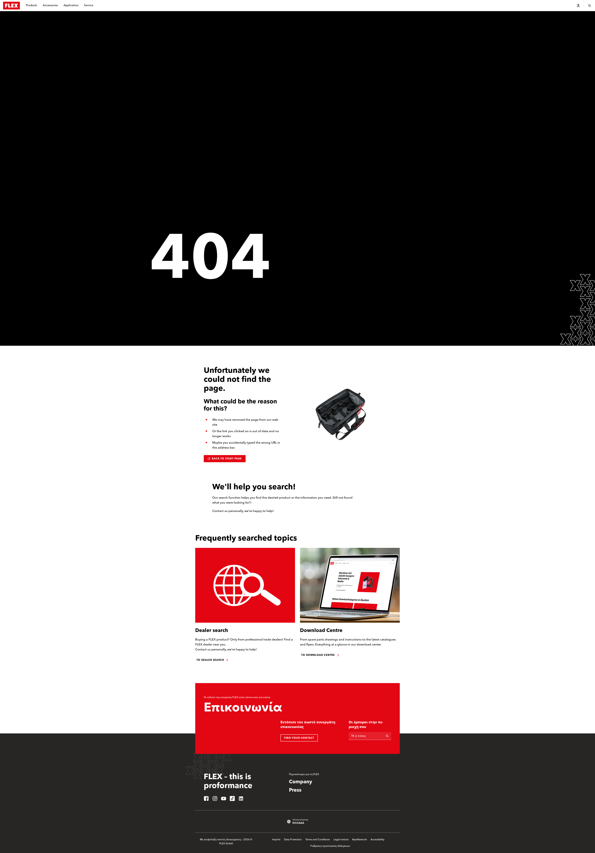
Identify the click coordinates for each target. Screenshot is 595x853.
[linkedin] (241, 798)
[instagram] (215, 798)
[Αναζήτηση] (589, 5)
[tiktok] (232, 798)
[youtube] (223, 798)
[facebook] (206, 798)
